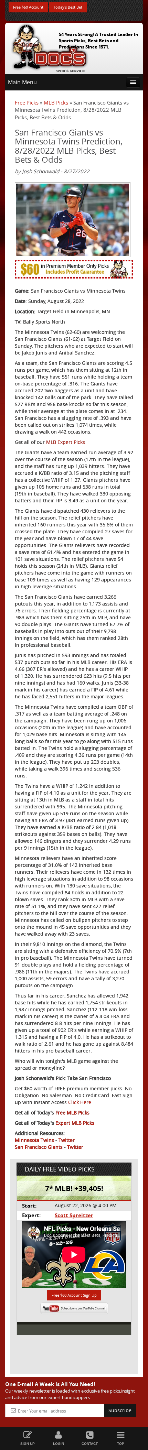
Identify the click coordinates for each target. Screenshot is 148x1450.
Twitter (67, 1140)
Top (120, 1444)
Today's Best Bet (68, 7)
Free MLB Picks (72, 1112)
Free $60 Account (28, 7)
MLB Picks (56, 102)
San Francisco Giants (39, 1147)
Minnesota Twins (34, 1140)
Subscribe (119, 1410)
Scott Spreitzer (74, 1215)
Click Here (79, 1102)
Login (58, 1444)
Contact (90, 1444)
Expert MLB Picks (74, 1123)
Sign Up (27, 1444)
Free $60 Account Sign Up (74, 1295)
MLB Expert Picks (65, 442)
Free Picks (27, 102)
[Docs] (49, 46)
